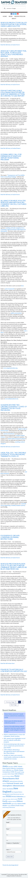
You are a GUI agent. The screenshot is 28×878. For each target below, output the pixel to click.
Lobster (12, 776)
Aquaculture (10, 766)
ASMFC (16, 766)
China (12, 770)
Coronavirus (6, 772)
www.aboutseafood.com (11, 398)
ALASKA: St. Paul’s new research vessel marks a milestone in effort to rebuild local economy (14, 757)
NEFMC (4, 788)
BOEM (4, 770)
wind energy (6, 807)
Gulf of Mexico (19, 774)
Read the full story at (10, 44)
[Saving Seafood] (14, 4)
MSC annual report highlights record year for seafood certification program (14, 740)
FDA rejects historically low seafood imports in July (14, 670)
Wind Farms (12, 807)
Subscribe (10, 856)
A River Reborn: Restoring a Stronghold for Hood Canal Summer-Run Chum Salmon (14, 751)
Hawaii (4, 776)
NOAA (8, 796)
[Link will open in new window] (11, 14)
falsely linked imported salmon (16, 438)
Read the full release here (8, 663)
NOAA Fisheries (17, 796)
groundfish (5, 774)
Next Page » (14, 704)
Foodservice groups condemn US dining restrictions (10, 537)
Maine (16, 776)
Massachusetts (9, 778)
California (8, 770)
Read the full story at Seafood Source (11, 148)
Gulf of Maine (11, 774)
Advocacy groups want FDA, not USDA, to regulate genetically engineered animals (13, 53)
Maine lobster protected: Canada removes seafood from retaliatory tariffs (14, 715)
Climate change (18, 770)
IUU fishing (7, 776)
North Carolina (14, 799)
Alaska (5, 766)
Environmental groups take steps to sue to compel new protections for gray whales (14, 745)
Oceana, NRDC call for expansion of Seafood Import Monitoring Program (11, 157)
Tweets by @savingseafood (10, 865)
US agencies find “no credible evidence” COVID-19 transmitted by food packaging (14, 407)
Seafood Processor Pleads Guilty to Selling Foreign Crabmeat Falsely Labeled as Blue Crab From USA (14, 566)
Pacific (8, 803)
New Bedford (10, 788)
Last (7, 840)
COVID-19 (13, 772)
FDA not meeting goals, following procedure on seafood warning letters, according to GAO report (13, 93)
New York (22, 794)
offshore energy (12, 801)
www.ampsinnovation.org (10, 368)
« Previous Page (9, 702)
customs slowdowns (8, 433)
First (7, 834)
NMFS (4, 796)
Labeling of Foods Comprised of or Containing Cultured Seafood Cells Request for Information (13, 229)
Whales (22, 805)
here (22, 285)
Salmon (19, 803)
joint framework (9, 289)
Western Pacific (15, 805)
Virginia (9, 805)
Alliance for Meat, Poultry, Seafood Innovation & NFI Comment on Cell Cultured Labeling (13, 203)
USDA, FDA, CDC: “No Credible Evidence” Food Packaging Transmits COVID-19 (13, 454)
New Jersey (16, 794)
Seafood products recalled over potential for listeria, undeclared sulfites (14, 24)
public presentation (16, 313)
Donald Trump (20, 772)
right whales (14, 803)
